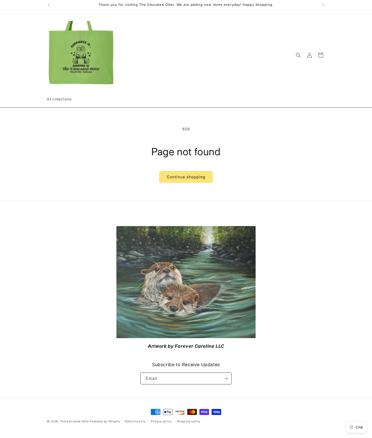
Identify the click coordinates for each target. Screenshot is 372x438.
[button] (298, 55)
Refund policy (135, 421)
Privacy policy (161, 421)
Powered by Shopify (105, 421)
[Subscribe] (225, 379)
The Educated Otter (74, 421)
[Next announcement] (323, 5)
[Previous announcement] (48, 5)
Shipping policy (189, 421)
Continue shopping (186, 176)
